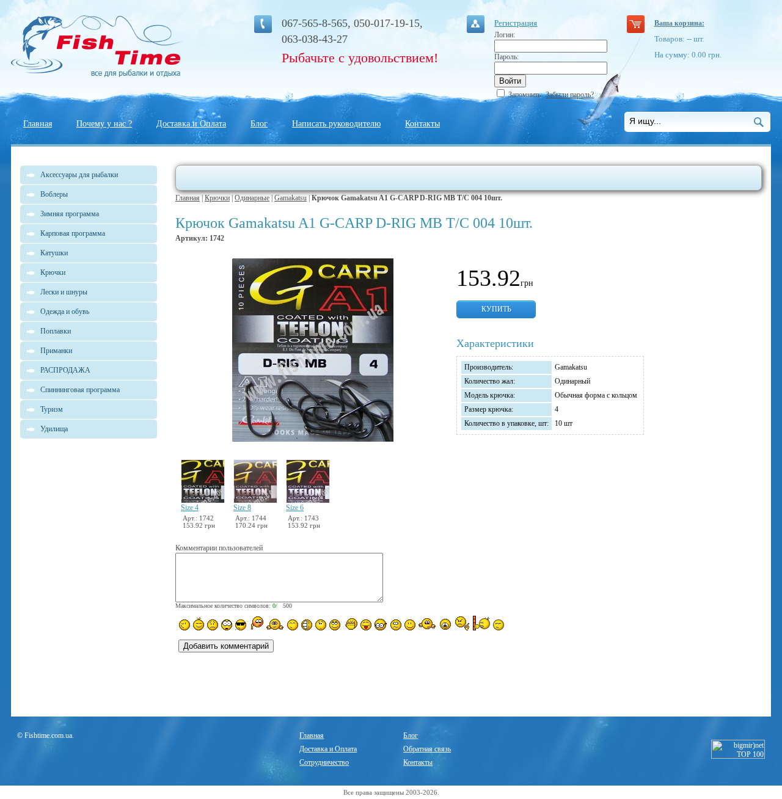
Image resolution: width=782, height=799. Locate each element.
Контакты (422, 123)
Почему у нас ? (104, 123)
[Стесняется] (256, 623)
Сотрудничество (324, 762)
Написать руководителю (336, 123)
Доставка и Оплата (191, 123)
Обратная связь (427, 749)
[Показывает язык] (366, 625)
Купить (496, 309)
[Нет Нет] (462, 623)
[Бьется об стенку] (481, 623)
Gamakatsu (290, 198)
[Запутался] (396, 625)
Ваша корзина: (679, 23)
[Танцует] (275, 623)
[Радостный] (427, 623)
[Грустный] (212, 625)
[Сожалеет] (445, 624)
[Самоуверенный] (241, 625)
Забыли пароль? (570, 94)
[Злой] (350, 624)
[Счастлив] (293, 625)
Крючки (217, 198)
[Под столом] (307, 625)
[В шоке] (227, 625)
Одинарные (252, 198)
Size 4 (190, 507)
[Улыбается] (198, 623)
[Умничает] (381, 624)
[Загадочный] (335, 625)
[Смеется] (184, 625)
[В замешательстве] (321, 625)
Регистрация (515, 22)
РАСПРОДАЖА (65, 370)
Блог (259, 123)
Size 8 (242, 507)
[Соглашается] (410, 625)
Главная (37, 123)
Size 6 (295, 507)
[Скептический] (498, 625)
